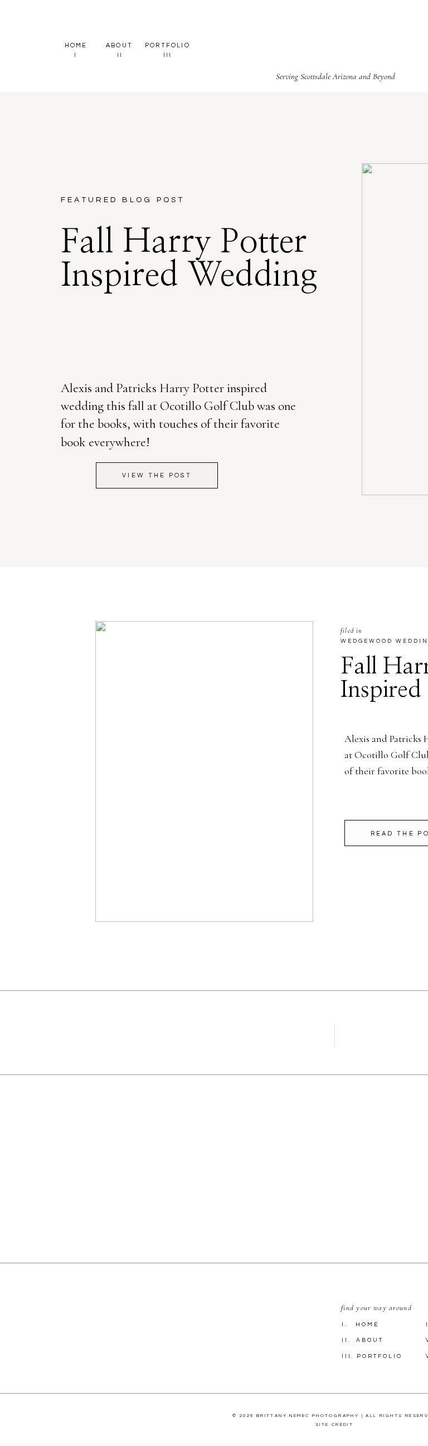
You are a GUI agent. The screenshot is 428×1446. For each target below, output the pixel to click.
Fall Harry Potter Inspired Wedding (189, 259)
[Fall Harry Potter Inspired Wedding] (204, 771)
